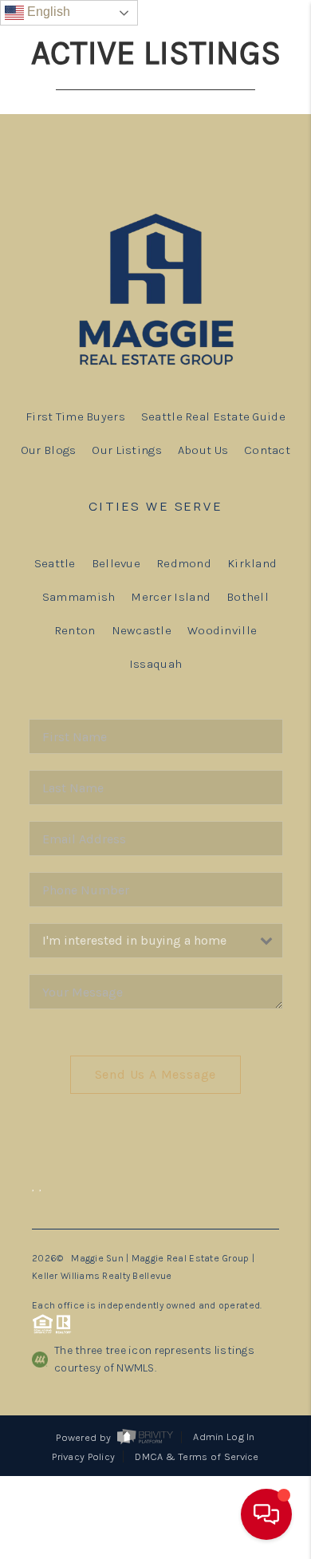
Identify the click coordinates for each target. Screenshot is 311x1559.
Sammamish (79, 597)
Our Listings (126, 450)
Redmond (183, 563)
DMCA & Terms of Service (196, 1456)
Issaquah (155, 664)
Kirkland (252, 563)
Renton (75, 630)
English (47, 11)
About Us (203, 450)
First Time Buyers (75, 416)
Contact (267, 450)
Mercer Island (171, 597)
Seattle (55, 563)
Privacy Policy (83, 1456)
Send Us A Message (156, 1074)
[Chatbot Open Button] (266, 1514)
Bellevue (116, 563)
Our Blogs (49, 450)
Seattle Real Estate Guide (213, 416)
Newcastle (142, 630)
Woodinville (222, 630)
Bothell (247, 597)
